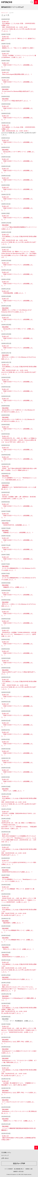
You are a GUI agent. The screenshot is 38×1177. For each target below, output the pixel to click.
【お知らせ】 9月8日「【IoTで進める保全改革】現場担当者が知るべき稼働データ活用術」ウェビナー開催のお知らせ (19, 468)
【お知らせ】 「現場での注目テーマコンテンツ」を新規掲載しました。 (17, 65)
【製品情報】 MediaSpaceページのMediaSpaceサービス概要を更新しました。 (18, 998)
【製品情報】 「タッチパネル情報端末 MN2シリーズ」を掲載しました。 (17, 939)
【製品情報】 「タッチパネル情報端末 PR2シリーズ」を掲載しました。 (17, 930)
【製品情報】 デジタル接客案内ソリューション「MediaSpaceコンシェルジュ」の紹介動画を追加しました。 (19, 477)
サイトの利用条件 (9, 1168)
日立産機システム (6, 1152)
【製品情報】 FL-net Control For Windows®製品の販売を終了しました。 (17, 91)
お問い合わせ (5, 1158)
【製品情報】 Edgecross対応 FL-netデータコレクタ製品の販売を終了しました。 (18, 672)
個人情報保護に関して (19, 1168)
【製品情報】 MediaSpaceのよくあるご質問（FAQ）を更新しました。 (17, 1041)
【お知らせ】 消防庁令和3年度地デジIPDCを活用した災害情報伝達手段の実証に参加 (18, 1137)
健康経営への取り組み (18, 1171)
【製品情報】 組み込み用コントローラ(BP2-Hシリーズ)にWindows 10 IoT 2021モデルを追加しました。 (18, 410)
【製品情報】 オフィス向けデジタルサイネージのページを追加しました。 (17, 1101)
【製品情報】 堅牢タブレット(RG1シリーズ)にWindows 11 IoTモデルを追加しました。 (18, 604)
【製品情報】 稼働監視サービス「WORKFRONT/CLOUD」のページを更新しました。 (18, 487)
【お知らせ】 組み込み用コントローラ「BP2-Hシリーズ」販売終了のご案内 (18, 38)
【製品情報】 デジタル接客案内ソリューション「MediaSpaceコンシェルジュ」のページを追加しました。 (19, 879)
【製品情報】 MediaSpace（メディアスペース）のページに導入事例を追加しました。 (19, 1111)
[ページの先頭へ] (36, 1147)
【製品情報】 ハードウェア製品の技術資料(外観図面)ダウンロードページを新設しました (19, 227)
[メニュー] (36, 2)
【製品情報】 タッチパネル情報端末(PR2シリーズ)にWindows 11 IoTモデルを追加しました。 (18, 568)
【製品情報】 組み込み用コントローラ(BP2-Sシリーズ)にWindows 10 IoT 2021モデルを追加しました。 (17, 419)
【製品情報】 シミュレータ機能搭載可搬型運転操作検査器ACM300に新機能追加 (18, 1128)
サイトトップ (4, 12)
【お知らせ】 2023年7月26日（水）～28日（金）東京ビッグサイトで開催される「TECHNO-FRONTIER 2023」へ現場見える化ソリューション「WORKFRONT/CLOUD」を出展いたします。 (19, 1030)
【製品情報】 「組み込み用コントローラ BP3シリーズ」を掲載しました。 (18, 151)
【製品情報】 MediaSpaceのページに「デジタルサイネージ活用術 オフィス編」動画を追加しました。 (19, 1060)
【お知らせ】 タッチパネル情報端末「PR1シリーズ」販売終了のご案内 (17, 888)
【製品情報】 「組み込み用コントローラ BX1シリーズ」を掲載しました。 (18, 328)
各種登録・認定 (29, 1168)
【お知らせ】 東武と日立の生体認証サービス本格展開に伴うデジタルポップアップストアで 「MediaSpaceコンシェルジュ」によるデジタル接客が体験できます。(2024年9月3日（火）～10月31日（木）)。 (18, 837)
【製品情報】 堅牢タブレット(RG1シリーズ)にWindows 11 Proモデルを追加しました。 (18, 357)
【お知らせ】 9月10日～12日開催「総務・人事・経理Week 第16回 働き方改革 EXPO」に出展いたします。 (18, 496)
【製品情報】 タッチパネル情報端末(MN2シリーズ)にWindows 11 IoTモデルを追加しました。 (18, 577)
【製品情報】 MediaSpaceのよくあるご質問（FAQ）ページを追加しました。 (19, 1092)
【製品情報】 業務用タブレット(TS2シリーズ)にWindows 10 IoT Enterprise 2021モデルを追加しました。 (16, 310)
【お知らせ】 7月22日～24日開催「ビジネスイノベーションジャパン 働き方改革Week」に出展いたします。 (18, 55)
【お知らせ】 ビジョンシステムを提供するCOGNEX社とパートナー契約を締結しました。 (18, 862)
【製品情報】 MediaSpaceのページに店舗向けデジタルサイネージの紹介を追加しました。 (19, 1051)
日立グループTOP (19, 1163)
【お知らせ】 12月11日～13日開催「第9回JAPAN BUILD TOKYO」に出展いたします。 (18, 813)
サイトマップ (5, 1155)
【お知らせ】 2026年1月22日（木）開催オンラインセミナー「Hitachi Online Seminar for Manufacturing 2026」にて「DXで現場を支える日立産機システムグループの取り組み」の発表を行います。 (19, 253)
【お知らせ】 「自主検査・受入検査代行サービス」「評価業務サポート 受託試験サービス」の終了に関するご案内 (19, 1083)
